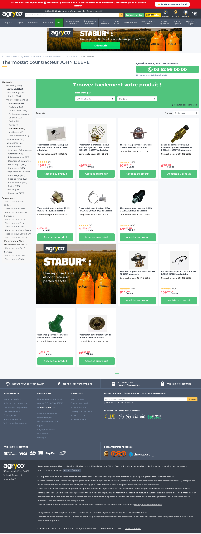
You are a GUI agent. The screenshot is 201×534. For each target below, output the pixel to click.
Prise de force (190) (17, 179)
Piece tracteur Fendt (15, 223)
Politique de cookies (133, 466)
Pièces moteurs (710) (18, 157)
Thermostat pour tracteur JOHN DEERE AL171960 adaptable (136, 209)
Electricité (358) (16, 193)
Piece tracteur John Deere (18, 230)
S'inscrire (192, 399)
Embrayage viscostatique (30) (20, 114)
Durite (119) (14, 121)
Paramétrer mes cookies (50, 466)
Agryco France (71, 470)
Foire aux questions (47, 413)
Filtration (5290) (16, 92)
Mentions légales (74, 466)
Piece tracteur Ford (14, 226)
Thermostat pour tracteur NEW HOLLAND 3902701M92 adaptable (95, 209)
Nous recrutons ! (78, 419)
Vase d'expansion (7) (19, 135)
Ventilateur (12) (16, 132)
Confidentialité (94, 466)
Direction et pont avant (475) (20, 161)
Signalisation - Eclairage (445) (20, 171)
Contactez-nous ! (79, 403)
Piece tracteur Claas (15, 255)
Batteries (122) (14, 146)
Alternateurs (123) (15, 139)
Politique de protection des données (166, 466)
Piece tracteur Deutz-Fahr (18, 234)
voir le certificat (133, 528)
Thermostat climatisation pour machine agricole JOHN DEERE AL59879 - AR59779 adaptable (94, 147)
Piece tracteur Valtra (15, 259)
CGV (117, 466)
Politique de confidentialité (148, 504)
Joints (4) (13, 125)
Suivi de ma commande (15, 403)
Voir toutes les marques (15, 423)
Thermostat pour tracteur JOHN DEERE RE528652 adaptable (53, 209)
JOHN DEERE (84, 99)
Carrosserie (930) (16, 168)
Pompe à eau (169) (18, 110)
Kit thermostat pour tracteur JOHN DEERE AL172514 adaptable (178, 272)
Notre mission (77, 415)
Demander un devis (134, 15)
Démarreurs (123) (15, 143)
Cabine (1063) (14, 96)
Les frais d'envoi (12, 411)
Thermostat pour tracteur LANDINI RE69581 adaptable (137, 272)
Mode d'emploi (44, 417)
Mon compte (77, 399)
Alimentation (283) (17, 182)
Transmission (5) (15, 154)
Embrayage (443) (16, 175)
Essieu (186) (14, 189)
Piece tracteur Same (15, 208)
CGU (108, 466)
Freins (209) (14, 186)
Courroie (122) (15, 118)
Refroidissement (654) (19, 100)
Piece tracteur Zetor (15, 219)
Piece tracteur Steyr (14, 241)
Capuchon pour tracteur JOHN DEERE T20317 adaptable (52, 336)
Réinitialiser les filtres (185, 105)
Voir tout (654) (16, 103)
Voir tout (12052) (15, 89)
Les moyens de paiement (16, 407)
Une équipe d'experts (81, 411)
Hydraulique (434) (17, 164)
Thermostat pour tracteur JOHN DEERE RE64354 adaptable (136, 146)
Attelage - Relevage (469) (20, 150)
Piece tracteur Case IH (16, 237)
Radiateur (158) (16, 107)
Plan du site (44, 470)
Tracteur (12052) (13, 85)
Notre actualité (78, 407)
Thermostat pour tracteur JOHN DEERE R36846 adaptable (95, 336)
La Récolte (42, 433)
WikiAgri (41, 437)
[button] (166, 14)
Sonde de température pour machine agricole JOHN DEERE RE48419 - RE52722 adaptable (176, 147)
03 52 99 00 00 (53, 11)
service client (81, 11)
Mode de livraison (12, 399)
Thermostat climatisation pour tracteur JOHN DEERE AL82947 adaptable (53, 147)
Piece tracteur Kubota (15, 244)
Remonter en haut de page (193, 521)
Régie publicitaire (46, 429)
